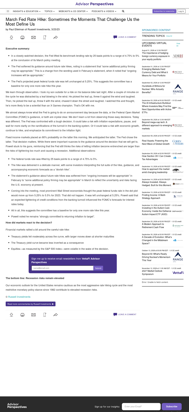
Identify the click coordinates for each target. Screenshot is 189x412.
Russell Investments (39, 29)
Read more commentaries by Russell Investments (29, 304)
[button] (11, 37)
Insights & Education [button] (26, 11)
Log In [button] (181, 11)
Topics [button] (49, 11)
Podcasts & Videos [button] (103, 11)
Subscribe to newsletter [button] (164, 11)
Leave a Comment (127, 37)
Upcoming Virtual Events (154, 44)
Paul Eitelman (16, 29)
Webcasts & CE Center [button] (72, 11)
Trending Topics (153, 35)
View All (169, 36)
